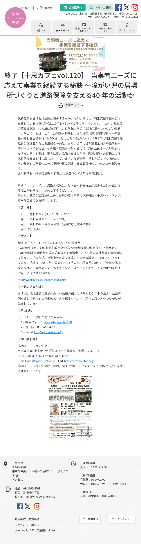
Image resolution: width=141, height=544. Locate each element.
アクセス (24, 7)
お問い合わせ (45, 7)
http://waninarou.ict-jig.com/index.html (42, 279)
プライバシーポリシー (28, 525)
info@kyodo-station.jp (48, 332)
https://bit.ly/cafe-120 (58, 322)
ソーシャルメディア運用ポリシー (35, 530)
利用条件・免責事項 (27, 519)
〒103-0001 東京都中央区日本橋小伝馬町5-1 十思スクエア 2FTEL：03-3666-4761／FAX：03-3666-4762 (100, 15)
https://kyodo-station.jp (79, 361)
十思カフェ (72, 104)
